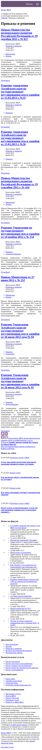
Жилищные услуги (13, 694)
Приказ (8, 56)
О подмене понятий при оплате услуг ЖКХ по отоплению (25, 527)
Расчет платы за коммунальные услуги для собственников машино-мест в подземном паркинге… (19, 510)
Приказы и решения (14, 46)
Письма (9, 646)
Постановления (12, 644)
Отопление (10, 354)
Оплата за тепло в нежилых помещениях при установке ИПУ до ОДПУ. (24, 623)
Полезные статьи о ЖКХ (20, 458)
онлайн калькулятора (18, 725)
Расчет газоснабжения (14, 670)
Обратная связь (12, 683)
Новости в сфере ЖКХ (15, 702)
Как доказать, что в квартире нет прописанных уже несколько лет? (23, 566)
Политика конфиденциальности (18, 685)
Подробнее (5, 80)
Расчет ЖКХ (6, 733)
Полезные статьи (12, 700)
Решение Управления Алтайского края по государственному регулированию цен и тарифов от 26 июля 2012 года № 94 (20, 330)
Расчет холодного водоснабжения (19, 664)
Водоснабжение (12, 404)
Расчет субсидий (12, 698)
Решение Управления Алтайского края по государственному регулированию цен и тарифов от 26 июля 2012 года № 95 (20, 381)
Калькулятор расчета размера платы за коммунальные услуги (20, 439)
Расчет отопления (13, 662)
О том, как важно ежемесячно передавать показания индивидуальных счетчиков (18, 463)
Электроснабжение (13, 254)
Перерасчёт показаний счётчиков (23, 540)
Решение (9, 113)
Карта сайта (10, 679)
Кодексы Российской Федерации (19, 651)
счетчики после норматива (21, 596)
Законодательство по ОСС (20, 608)
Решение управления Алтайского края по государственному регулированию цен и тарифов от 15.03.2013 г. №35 (20, 91)
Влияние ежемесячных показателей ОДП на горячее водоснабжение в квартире (24, 581)
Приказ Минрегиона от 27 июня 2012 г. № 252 (17, 279)
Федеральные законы (14, 653)
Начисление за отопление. (20, 553)
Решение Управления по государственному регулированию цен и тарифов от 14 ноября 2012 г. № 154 (20, 232)
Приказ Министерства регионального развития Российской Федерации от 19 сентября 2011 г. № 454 (19, 183)
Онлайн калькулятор (14, 681)
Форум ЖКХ (11, 696)
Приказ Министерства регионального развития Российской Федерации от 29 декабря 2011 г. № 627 (19, 34)
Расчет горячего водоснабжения (18, 666)
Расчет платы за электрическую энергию (22, 668)
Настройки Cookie (7, 747)
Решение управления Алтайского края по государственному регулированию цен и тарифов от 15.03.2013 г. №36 (20, 138)
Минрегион (10, 54)
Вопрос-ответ (15, 473)
